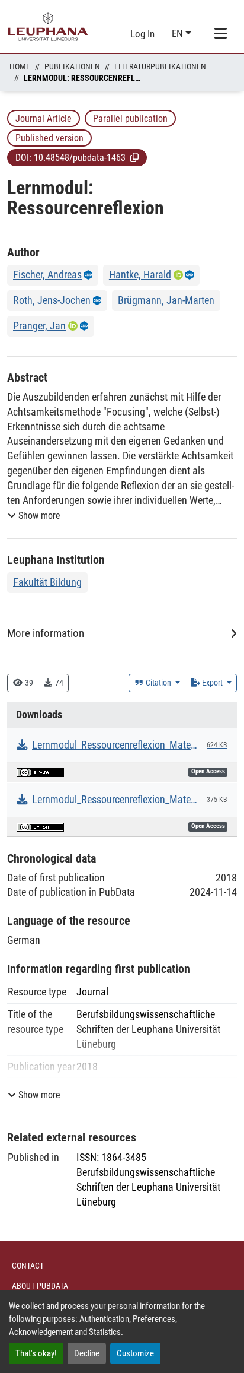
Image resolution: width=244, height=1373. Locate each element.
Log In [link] (142, 34)
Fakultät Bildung (47, 582)
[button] (134, 157)
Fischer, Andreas (47, 274)
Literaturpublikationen (160, 66)
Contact (28, 1265)
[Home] (48, 27)
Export (212, 682)
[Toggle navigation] (220, 34)
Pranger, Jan (39, 325)
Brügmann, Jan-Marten (166, 300)
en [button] (178, 33)
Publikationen (72, 66)
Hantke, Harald (140, 274)
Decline (86, 1353)
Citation (158, 682)
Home (19, 66)
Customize (135, 1353)
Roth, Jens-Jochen (52, 300)
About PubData (40, 1285)
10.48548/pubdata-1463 (80, 157)
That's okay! (36, 1353)
